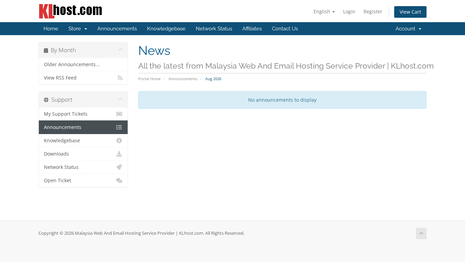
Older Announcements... (72, 64)
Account (407, 29)
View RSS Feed (60, 78)
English (323, 11)
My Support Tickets (65, 114)
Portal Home (149, 78)
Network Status (214, 29)
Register (373, 11)
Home (51, 29)
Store (76, 29)
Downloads (56, 154)
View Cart (410, 12)
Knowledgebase (166, 29)
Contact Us (285, 29)
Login (349, 11)
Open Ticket (57, 180)
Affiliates (252, 29)
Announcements (117, 29)
